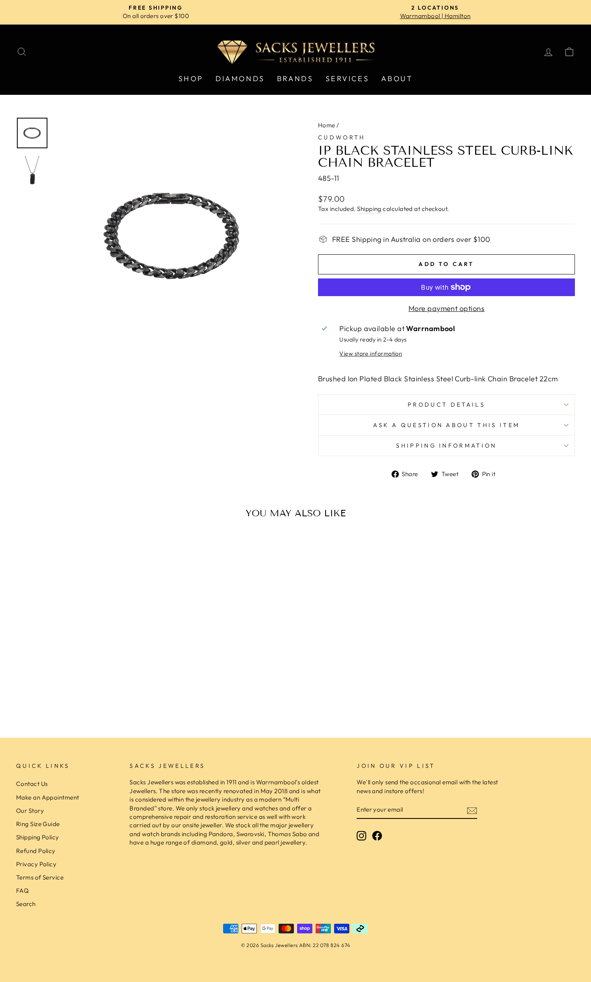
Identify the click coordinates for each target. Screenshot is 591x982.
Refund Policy (35, 851)
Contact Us (32, 784)
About (396, 78)
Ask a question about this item (446, 425)
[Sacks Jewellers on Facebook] (377, 836)
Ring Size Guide (38, 824)
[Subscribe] (472, 810)
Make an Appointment (47, 797)
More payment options (446, 308)
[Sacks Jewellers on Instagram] (361, 836)
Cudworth (341, 137)
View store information (370, 353)
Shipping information (446, 445)
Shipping (369, 209)
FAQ (22, 890)
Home (326, 125)
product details (446, 404)
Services (347, 78)
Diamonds (240, 78)
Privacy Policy (36, 864)
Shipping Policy (37, 837)
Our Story (30, 810)
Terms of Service (40, 877)
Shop (191, 78)
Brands (295, 78)
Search (26, 904)
